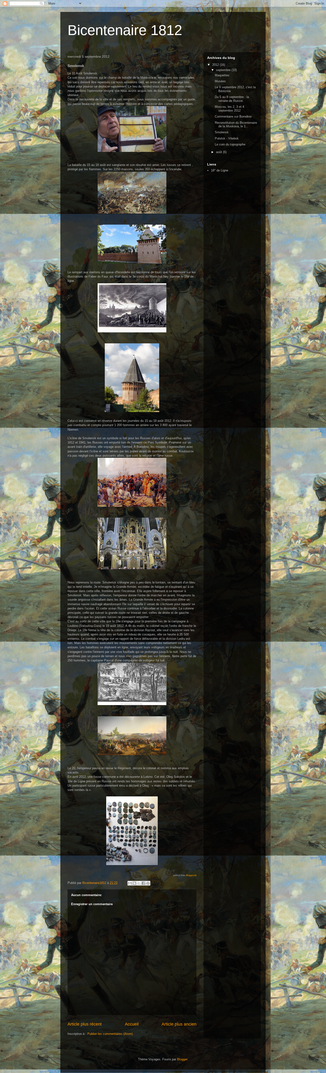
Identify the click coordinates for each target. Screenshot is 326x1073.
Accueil (132, 1024)
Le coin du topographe (230, 144)
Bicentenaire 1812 (125, 30)
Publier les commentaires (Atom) (110, 1034)
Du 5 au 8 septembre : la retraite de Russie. (232, 99)
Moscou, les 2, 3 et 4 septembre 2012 (229, 108)
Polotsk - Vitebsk (227, 138)
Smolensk (222, 132)
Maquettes (222, 75)
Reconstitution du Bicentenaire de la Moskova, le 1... (236, 124)
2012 (216, 65)
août (219, 152)
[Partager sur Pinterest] (148, 883)
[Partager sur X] (139, 883)
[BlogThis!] (134, 883)
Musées (220, 81)
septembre (223, 70)
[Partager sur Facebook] (143, 883)
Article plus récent (85, 1024)
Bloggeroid (191, 875)
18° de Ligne (219, 170)
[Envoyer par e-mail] (129, 883)
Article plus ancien (179, 1024)
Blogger (182, 1059)
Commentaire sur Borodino (233, 116)
